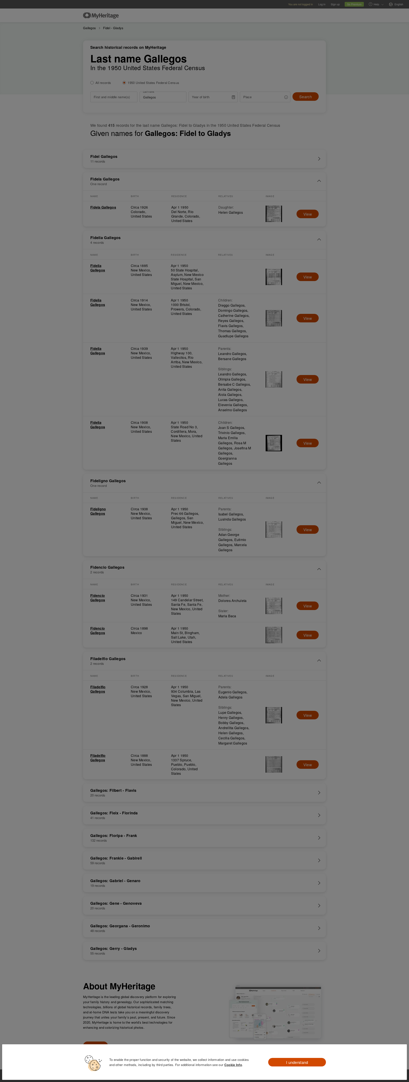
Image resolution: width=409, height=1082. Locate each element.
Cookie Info (233, 1064)
